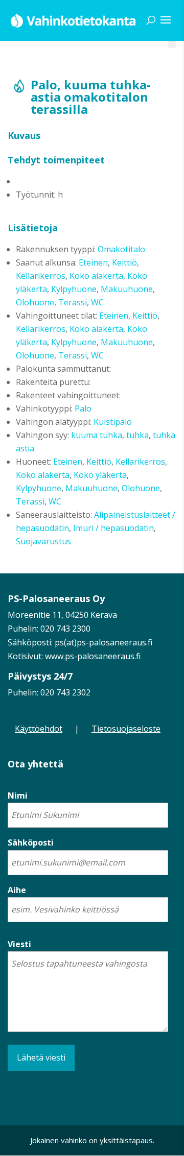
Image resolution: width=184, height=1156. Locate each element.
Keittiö (124, 262)
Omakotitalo (121, 249)
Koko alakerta (96, 275)
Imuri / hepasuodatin (113, 528)
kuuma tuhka (96, 435)
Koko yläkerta (100, 474)
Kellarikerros (40, 275)
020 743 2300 (65, 628)
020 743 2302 (65, 692)
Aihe (17, 890)
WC (97, 302)
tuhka (137, 435)
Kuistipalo (113, 421)
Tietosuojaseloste (125, 728)
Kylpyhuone (74, 289)
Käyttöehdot (38, 728)
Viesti (19, 944)
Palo (83, 408)
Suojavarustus (43, 541)
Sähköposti (31, 842)
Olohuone (35, 302)
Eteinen (93, 262)
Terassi (72, 302)
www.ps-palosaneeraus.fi (93, 656)
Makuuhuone (127, 289)
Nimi (18, 795)
